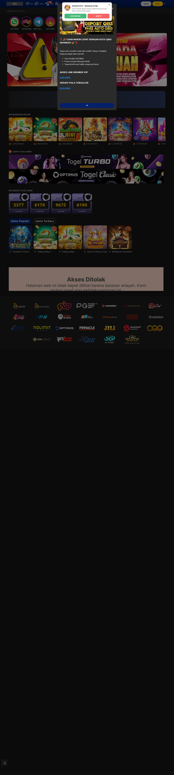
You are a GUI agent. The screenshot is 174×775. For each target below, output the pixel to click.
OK (87, 105)
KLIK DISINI (65, 77)
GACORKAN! (75, 16)
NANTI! (98, 16)
